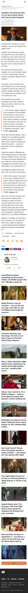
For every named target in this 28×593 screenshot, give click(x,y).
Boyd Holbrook (9, 233)
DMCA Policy (4, 584)
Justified (13, 236)
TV (2, 233)
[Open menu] (25, 1)
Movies (13, 579)
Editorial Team (21, 584)
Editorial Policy (4, 586)
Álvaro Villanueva (10, 24)
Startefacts (3, 6)
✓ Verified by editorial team (7, 19)
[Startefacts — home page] (4, 1)
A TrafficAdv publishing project (16, 590)
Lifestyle (21, 579)
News (3, 579)
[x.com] (7, 249)
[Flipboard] (19, 249)
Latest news (9, 6)
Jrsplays (11, 192)
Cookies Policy (12, 582)
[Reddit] (11, 249)
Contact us (15, 584)
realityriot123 (13, 131)
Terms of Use (18, 582)
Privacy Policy (4, 582)
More (14, 563)
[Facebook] (3, 249)
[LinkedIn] (15, 249)
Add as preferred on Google (7, 21)
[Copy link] (23, 249)
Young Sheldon (5, 236)
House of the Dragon (19, 233)
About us (10, 584)
